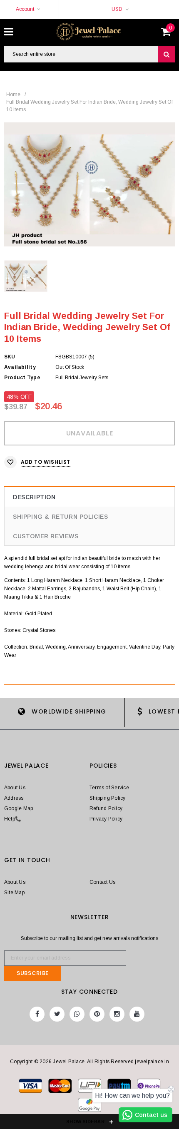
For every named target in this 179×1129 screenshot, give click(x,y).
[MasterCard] (90, 1088)
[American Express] (149, 1088)
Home (13, 94)
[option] (89, 184)
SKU (9, 357)
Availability (20, 367)
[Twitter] (57, 1014)
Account (25, 9)
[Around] (89, 1107)
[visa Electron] (60, 1088)
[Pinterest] (97, 1014)
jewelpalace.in (152, 1061)
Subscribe (33, 973)
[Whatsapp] (77, 1014)
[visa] (31, 1088)
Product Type (22, 377)
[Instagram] (116, 1014)
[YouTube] (136, 1014)
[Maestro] (119, 1088)
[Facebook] (37, 1014)
